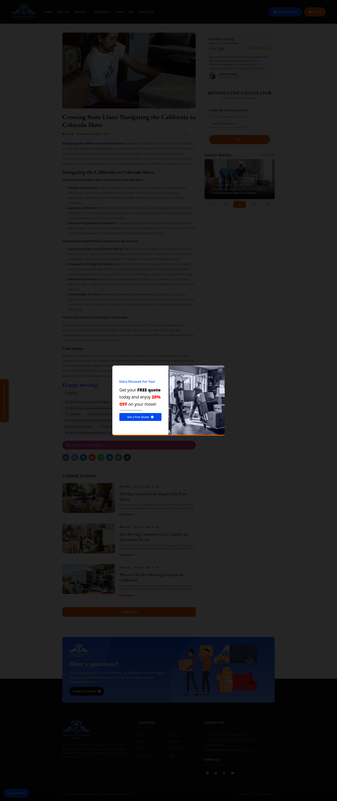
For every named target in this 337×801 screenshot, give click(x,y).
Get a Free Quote (138, 417)
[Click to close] (220, 370)
